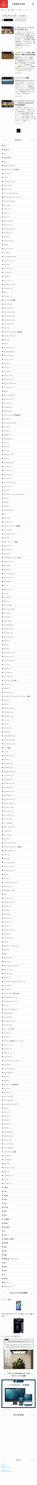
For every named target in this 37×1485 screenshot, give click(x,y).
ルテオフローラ (9, 1136)
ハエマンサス (8, 728)
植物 (5, 1235)
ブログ (6, 874)
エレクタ (6, 328)
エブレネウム (8, 304)
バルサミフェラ (9, 756)
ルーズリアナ (8, 1140)
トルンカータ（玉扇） (11, 680)
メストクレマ (8, 1057)
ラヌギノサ (7, 1124)
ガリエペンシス (9, 379)
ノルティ (6, 724)
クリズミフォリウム (10, 423)
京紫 (5, 1199)
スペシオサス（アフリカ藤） (13, 558)
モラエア (6, 1076)
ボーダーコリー (9, 974)
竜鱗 (5, 1255)
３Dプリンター (8, 1286)
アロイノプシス (9, 241)
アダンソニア (8, 189)
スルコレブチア (9, 562)
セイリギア (7, 566)
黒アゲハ (6, 1283)
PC (5, 154)
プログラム (7, 914)
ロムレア (6, 1172)
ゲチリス (6, 459)
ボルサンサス (8, 958)
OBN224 (6, 150)
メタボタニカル (18, 4)
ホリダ (6, 942)
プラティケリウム (9, 902)
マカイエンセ (8, 985)
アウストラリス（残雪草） (12, 169)
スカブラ (6, 538)
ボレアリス (7, 962)
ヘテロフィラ (8, 922)
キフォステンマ (9, 387)
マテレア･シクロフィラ (11, 1009)
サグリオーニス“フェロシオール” (14, 494)
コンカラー (7, 478)
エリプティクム (8, 324)
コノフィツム (8, 470)
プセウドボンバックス (11, 882)
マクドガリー (8, 989)
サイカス (6, 490)
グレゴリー (7, 431)
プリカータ (7, 906)
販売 (5, 1271)
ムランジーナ (8, 1045)
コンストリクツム (9, 482)
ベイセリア (7, 926)
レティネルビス (8, 1148)
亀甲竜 (6, 1195)
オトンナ (6, 340)
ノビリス (6, 720)
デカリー (6, 645)
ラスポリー (7, 1120)
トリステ (6, 665)
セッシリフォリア (9, 574)
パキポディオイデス (10, 772)
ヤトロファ (7, 1092)
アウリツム (7, 173)
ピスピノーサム (9, 807)
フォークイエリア (9, 827)
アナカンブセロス (9, 201)
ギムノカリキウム (9, 395)
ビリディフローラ (9, 799)
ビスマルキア (8, 795)
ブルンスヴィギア (9, 863)
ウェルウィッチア (9, 284)
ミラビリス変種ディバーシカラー (14, 1041)
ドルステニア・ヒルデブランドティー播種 (17, 696)
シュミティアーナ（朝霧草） (13, 526)
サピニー (6, 498)
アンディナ (7, 253)
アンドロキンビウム (10, 257)
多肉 (5, 1215)
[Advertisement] (18, 1437)
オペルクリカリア (9, 348)
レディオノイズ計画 (10, 1152)
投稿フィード (5, 1467)
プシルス (6, 878)
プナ (5, 894)
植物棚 (6, 1243)
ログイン (4, 1465)
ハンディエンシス (9, 744)
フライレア (7, 831)
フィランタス (8, 819)
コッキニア (7, 467)
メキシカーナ (8, 1053)
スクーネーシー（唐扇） (11, 542)
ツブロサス (7, 617)
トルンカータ (8, 676)
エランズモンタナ (9, 312)
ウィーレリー (8, 280)
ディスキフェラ (8, 637)
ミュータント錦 (9, 1029)
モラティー (7, 1081)
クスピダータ (8, 407)
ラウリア (6, 1112)
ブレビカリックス (9, 871)
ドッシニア (7, 684)
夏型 (5, 1211)
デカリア (6, 641)
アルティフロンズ (9, 229)
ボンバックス (8, 970)
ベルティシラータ (9, 930)
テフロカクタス (8, 625)
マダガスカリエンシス (11, 1001)
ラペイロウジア (9, 1132)
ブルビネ (6, 859)
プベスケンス (8, 898)
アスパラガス (8, 185)
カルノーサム (8, 375)
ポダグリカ (7, 977)
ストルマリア (8, 550)
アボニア (6, 213)
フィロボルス (8, 823)
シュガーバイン (9, 522)
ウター (6, 292)
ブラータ (6, 855)
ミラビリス (7, 1033)
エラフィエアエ (9, 308)
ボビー (6, 954)
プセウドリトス (9, 886)
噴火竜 (6, 1207)
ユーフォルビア (8, 20)
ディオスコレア (8, 629)
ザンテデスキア (9, 510)
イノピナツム (8, 268)
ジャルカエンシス (9, 534)
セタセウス (7, 569)
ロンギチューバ (9, 1176)
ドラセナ (6, 688)
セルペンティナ (8, 577)
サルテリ (6, 506)
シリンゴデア (8, 530)
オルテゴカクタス (9, 352)
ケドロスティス (8, 439)
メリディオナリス (9, 1069)
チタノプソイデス (9, 609)
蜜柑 (5, 1267)
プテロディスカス (9, 890)
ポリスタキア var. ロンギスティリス (15, 981)
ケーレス (6, 451)
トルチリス (7, 669)
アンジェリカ (8, 249)
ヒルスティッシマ (9, 791)
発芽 (5, 1251)
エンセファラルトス (10, 336)
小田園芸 (6, 1219)
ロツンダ (6, 1164)
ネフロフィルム (9, 716)
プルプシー (7, 910)
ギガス (6, 391)
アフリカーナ (8, 209)
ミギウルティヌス (9, 1021)
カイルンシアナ (9, 360)
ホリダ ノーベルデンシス (11, 946)
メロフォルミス (9, 1073)
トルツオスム (8, 672)
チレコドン (7, 613)
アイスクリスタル (9, 165)
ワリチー (6, 1179)
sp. (5, 162)
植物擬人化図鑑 (9, 1239)
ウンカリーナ (8, 296)
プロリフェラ (8, 918)
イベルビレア (8, 272)
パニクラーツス (9, 775)
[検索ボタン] (33, 4)
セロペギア (7, 581)
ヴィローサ (7, 1183)
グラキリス (7, 427)
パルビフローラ (9, 787)
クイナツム (7, 403)
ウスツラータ (8, 288)
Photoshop (7, 158)
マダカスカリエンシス (11, 997)
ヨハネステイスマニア (11, 1104)
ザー (5, 514)
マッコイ (6, 1005)
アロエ (6, 245)
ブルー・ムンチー (9, 867)
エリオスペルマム (9, 316)
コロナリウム (8, 474)
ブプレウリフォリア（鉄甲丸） (13, 847)
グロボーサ (7, 435)
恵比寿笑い (7, 1227)
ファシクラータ (9, 815)
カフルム (6, 364)
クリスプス (7, 419)
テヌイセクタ (8, 621)
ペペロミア (7, 934)
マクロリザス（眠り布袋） (12, 993)
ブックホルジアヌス (10, 843)
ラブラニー (7, 1128)
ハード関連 (7, 748)
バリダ (6, 752)
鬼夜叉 (6, 1279)
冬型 (5, 1203)
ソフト (6, 593)
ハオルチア (7, 732)
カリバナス (7, 371)
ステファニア (8, 546)
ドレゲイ (6, 700)
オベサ (6, 344)
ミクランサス (8, 1025)
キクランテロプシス (10, 383)
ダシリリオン (8, 605)
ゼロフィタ (7, 589)
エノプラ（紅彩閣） (10, 300)
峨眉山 (6, 1223)
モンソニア (7, 1088)
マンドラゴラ (8, 1017)
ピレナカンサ (8, 811)
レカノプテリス (9, 1144)
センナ (6, 585)
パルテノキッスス (9, 783)
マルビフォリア (9, 1013)
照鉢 (5, 1247)
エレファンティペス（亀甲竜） (13, 332)
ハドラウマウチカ (9, 740)
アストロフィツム (9, 181)
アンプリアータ (8, 261)
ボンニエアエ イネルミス (11, 966)
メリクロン (7, 1065)
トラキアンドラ (8, 657)
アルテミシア (8, 233)
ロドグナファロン (9, 1168)
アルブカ (6, 237)
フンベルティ (8, 835)
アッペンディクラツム (11, 193)
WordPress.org (6, 1471)
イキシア (6, 265)
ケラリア (6, 443)
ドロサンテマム (9, 708)
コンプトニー (8, 486)
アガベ (6, 177)
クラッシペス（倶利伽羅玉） (13, 415)
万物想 (6, 1187)
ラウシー (6, 1108)
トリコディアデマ (9, 661)
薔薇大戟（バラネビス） (11, 1259)
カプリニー (7, 367)
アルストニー (8, 225)
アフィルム (7, 205)
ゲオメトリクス (9, 455)
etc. (5, 146)
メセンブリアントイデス (11, 1061)
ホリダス (6, 950)
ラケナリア (7, 1116)
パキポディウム (8, 764)
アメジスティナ (9, 221)
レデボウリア (8, 1156)
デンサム (6, 649)
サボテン (6, 502)
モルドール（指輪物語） (11, 1084)
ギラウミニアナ (9, 399)
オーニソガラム (9, 356)
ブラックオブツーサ (10, 851)
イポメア (6, 276)
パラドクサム (8, 779)
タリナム (6, 601)
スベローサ (7, 554)
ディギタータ (8, 633)
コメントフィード (7, 1469)
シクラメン (7, 518)
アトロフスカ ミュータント (12, 197)
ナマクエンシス (9, 712)
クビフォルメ (8, 411)
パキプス (6, 760)
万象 (5, 1191)
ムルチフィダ (8, 1049)
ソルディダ (7, 597)
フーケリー (7, 839)
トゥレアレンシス (9, 653)
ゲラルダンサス (9, 463)
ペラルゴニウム (9, 938)
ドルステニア (8, 692)
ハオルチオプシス (9, 736)
